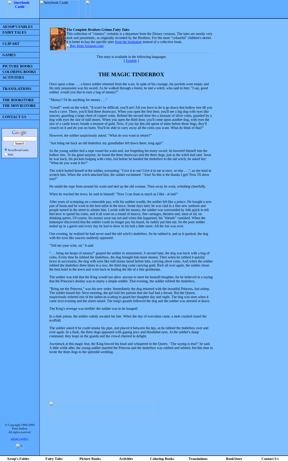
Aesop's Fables (18, 459)
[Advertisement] (131, 383)
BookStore (234, 459)
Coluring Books (162, 459)
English (131, 61)
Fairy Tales (54, 459)
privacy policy (20, 438)
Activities (126, 459)
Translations (198, 459)
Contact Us (270, 459)
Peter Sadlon (19, 428)
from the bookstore (128, 42)
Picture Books (90, 459)
